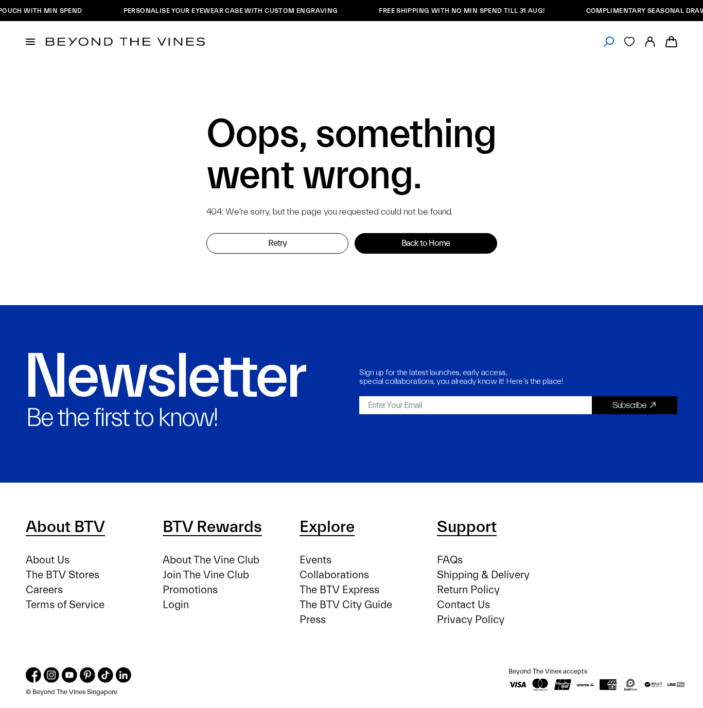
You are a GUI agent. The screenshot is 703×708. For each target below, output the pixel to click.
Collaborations (334, 575)
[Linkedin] (123, 675)
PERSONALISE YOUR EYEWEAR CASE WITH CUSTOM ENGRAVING (224, 10)
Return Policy (468, 590)
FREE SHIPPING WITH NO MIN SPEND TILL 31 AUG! (455, 10)
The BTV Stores (62, 575)
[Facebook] (33, 675)
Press (313, 620)
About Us (47, 560)
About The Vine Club (211, 560)
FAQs (450, 560)
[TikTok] (105, 675)
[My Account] (650, 41)
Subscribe (629, 405)
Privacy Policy (470, 620)
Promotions (190, 590)
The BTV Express (339, 590)
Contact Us (463, 605)
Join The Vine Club (206, 575)
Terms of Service (65, 605)
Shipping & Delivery (483, 575)
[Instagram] (51, 675)
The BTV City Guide (346, 605)
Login (176, 605)
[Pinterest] (87, 675)
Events (315, 560)
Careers (44, 590)
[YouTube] (69, 675)
